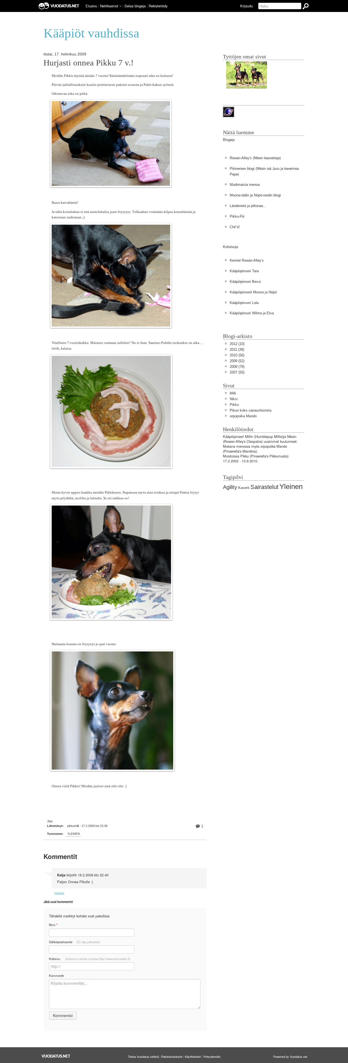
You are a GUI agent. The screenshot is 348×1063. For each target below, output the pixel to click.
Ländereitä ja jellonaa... (248, 206)
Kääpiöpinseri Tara (244, 271)
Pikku (234, 405)
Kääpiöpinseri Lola (244, 303)
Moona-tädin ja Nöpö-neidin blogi (255, 195)
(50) (237, 372)
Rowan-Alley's (241, 158)
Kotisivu (89, 959)
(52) (237, 361)
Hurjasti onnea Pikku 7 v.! (88, 63)
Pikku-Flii (237, 216)
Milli (233, 393)
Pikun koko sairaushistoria (250, 410)
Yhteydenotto (211, 1056)
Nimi (53, 925)
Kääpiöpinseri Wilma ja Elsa (252, 313)
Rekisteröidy (158, 5)
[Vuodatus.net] (56, 1056)
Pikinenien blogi (242, 169)
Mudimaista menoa (245, 185)
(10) (237, 344)
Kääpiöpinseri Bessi (245, 282)
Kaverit (243, 488)
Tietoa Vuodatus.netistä (143, 1056)
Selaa (135, 5)
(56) (237, 355)
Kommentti (56, 975)
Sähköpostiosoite (74, 942)
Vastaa (59, 893)
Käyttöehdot (193, 1056)
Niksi (234, 399)
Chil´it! (235, 227)
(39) (237, 349)
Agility (230, 487)
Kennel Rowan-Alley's (247, 260)
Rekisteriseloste (171, 1056)
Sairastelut (264, 487)
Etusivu (91, 5)
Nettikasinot (109, 5)
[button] (120, 6)
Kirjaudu (246, 5)
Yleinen (73, 833)
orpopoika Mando (243, 416)
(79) (237, 367)
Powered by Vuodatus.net (290, 1056)
